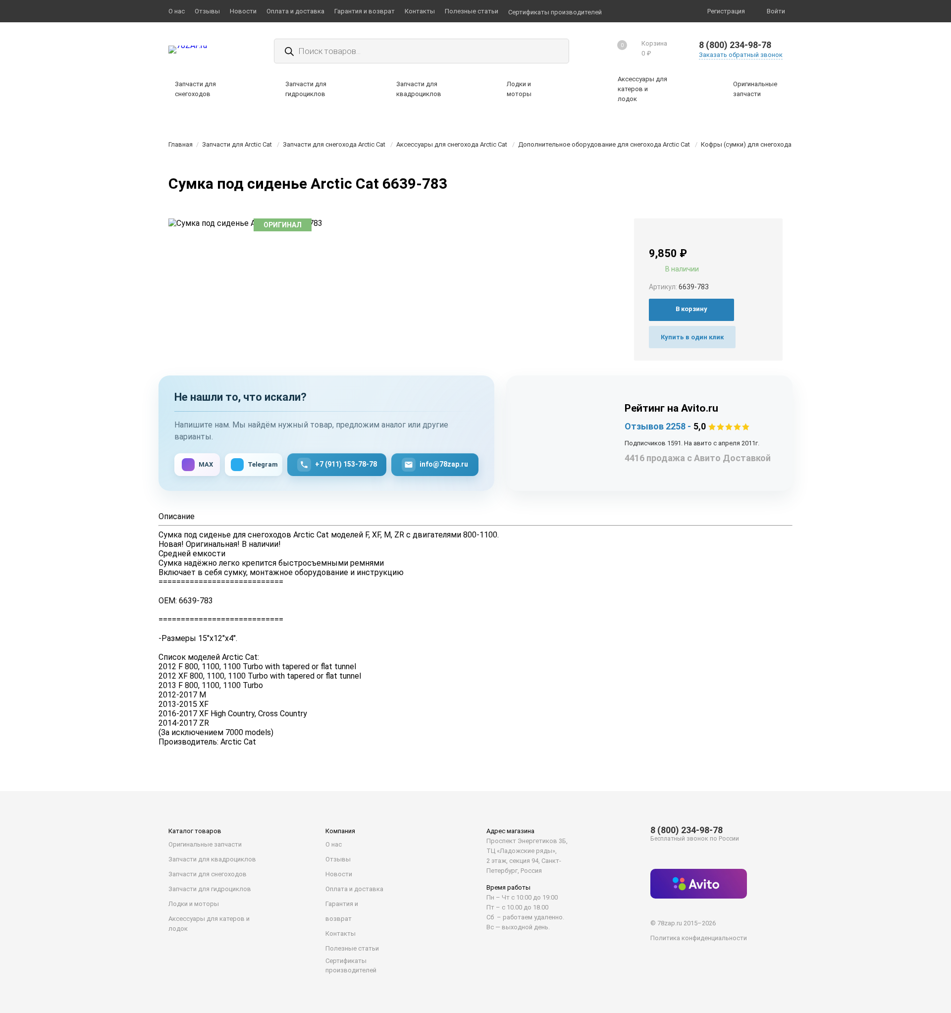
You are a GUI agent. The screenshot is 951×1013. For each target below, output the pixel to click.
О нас (333, 844)
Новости (338, 874)
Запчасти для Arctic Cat (237, 144)
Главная (180, 144)
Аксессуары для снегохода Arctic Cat (451, 144)
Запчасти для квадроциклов (212, 859)
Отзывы (338, 859)
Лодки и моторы (193, 903)
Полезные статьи (352, 948)
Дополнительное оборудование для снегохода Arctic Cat (604, 144)
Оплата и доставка (354, 889)
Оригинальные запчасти (205, 844)
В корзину (691, 309)
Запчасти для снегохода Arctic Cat (334, 144)
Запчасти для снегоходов (207, 874)
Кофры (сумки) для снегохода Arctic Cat (760, 144)
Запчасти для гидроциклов (209, 889)
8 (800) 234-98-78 (735, 45)
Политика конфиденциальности (698, 938)
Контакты (340, 933)
